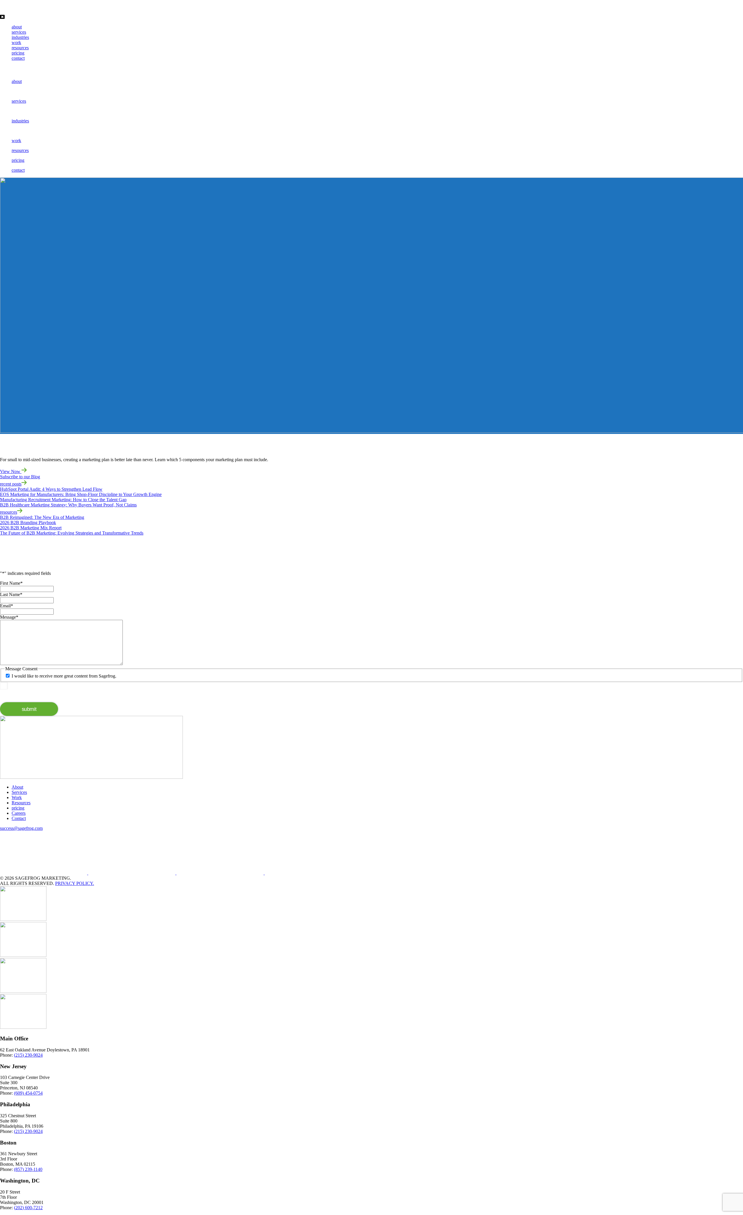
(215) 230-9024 (28, 1055)
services (19, 32)
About (17, 787)
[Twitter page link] (220, 872)
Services (19, 792)
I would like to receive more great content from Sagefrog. (64, 675)
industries (20, 37)
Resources (21, 802)
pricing (18, 52)
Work (17, 797)
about (17, 26)
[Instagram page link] (308, 872)
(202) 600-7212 (28, 1207)
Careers (19, 813)
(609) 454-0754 (28, 1093)
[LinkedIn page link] (132, 872)
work (16, 42)
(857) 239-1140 (28, 1169)
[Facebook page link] (44, 872)
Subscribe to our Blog (20, 476)
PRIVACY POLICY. (74, 883)
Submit (29, 709)
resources (20, 47)
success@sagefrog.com (21, 828)
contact (18, 58)
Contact (19, 818)
